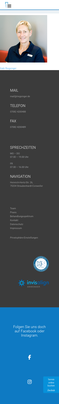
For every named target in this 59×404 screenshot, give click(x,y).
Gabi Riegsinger (8, 68)
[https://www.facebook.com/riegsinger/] (29, 357)
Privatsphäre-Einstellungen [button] (24, 237)
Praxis (13, 212)
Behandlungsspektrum (21, 216)
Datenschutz (16, 224)
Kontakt (14, 220)
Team (13, 208)
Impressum (16, 228)
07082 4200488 (18, 111)
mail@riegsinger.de (20, 96)
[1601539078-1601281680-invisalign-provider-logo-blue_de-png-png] (33, 283)
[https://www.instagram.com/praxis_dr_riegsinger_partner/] (29, 381)
